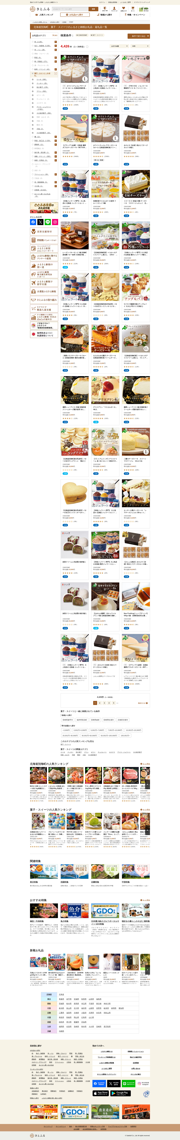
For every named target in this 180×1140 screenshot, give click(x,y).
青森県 (61, 999)
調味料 (34, 1059)
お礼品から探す (35, 1050)
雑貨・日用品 (78, 1059)
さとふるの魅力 (136, 1074)
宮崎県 (98, 1027)
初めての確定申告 (136, 1057)
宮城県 (76, 999)
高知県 (83, 1022)
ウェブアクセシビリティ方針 (117, 1126)
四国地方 (35, 1094)
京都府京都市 (123, 720)
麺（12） (37, 137)
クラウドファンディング (142, 2)
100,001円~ (125, 736)
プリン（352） (42, 91)
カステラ (112, 752)
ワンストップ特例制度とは (106, 1057)
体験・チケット (66, 1059)
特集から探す (34, 1098)
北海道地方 (35, 1091)
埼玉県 (83, 1004)
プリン (86, 752)
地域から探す (34, 1088)
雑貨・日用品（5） (41, 160)
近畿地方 (71, 1091)
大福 (84, 755)
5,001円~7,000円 (97, 730)
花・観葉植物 (78, 1062)
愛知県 (121, 1008)
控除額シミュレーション (136, 1051)
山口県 (91, 1017)
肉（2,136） (38, 42)
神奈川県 (107, 1004)
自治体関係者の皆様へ (90, 1129)
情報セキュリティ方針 (97, 1126)
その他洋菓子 (137, 752)
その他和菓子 (92, 755)
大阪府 (83, 1013)
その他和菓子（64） (44, 133)
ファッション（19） (41, 174)
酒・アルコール (37, 1056)
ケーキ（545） (42, 79)
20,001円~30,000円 (70, 736)
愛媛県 (76, 1022)
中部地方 (62, 1091)
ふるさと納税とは (107, 1051)
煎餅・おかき (65, 755)
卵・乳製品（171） (41, 61)
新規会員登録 (112, 2)
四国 (49, 1022)
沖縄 (49, 1031)
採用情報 (103, 1129)
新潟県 (61, 1008)
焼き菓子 (79, 752)
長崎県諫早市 (68, 720)
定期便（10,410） (40, 190)
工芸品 (69, 1062)
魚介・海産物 (40, 1053)
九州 (49, 1027)
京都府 (76, 1013)
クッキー (70, 752)
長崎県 (76, 1027)
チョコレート (102, 752)
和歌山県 (107, 1013)
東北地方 (45, 1091)
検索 (93, 9)
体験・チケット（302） (42, 156)
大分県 (91, 1027)
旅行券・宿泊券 (53, 1059)
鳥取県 (61, 1017)
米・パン (51, 1053)
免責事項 (133, 1126)
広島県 (83, 1017)
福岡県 (61, 1027)
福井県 (83, 1008)
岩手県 (69, 999)
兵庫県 (91, 1013)
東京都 (98, 1004)
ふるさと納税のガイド (105, 9)
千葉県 (91, 1004)
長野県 (98, 1008)
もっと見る (146, 764)
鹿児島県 (107, 1027)
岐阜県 (106, 1008)
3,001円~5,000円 (80, 730)
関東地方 (53, 1091)
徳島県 (61, 1022)
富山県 (69, 1008)
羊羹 (73, 755)
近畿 (49, 1013)
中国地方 (80, 1091)
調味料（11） (39, 144)
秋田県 (83, 999)
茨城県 (61, 1004)
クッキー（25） (42, 83)
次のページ (141, 703)
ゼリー (93, 752)
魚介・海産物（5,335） (42, 46)
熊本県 (83, 1027)
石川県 (76, 1008)
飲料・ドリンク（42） (42, 69)
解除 (55, 35)
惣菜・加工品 (79, 1056)
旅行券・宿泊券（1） (42, 152)
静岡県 (113, 1008)
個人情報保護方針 (81, 1126)
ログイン (102, 2)
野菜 (70, 1053)
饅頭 (78, 755)
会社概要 (76, 1129)
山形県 (91, 999)
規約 (70, 1126)
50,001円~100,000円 (109, 736)
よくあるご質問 (125, 2)
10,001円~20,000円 (133, 730)
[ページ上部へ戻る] (171, 1124)
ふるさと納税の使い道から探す (52, 1098)
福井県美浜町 (82, 720)
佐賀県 (69, 1027)
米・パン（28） (40, 50)
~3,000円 (66, 730)
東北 (49, 999)
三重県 (61, 1013)
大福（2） (40, 129)
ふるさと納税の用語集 (106, 1063)
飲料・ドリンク (50, 1056)
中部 (49, 1008)
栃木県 (69, 1004)
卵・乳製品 (79, 1053)
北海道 (49, 994)
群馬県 (76, 1004)
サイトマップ (48, 1126)
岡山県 (76, 1017)
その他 (87, 1062)
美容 (50, 1062)
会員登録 (136, 1063)
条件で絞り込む (139, 36)
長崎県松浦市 (108, 720)
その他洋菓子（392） (44, 113)
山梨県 (91, 1008)
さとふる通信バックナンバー (106, 1074)
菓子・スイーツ (66, 744)
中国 (49, 1017)
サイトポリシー (61, 1126)
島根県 (69, 1017)
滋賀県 (69, 1013)
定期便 (34, 1065)
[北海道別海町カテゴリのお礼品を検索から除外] (77, 35)
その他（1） (38, 186)
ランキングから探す (36, 1069)
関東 (49, 1004)
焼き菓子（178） (43, 87)
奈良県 (98, 1013)
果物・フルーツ (61, 1053)
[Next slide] (147, 784)
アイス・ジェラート (124, 752)
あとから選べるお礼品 (46, 1065)
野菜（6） (38, 58)
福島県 (98, 999)
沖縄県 (61, 1031)
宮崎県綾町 (95, 720)
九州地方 (43, 1094)
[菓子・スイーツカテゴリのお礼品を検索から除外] (92, 35)
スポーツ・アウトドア (39, 1062)
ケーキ (63, 752)
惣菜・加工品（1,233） (42, 141)
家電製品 (42, 1059)
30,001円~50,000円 (89, 736)
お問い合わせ (135, 1068)
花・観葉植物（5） (41, 182)
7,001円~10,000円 (115, 730)
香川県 (69, 1022)
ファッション (59, 1062)
